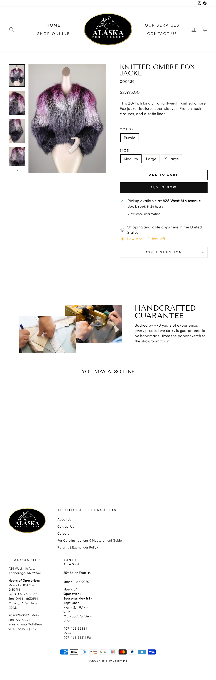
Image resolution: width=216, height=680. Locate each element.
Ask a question (163, 252)
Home (54, 25)
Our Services (162, 25)
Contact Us (162, 33)
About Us (64, 519)
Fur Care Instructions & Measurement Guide (89, 540)
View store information (144, 214)
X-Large (171, 158)
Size (124, 150)
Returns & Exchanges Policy (77, 547)
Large (151, 158)
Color (127, 129)
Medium (131, 158)
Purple (129, 137)
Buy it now (164, 187)
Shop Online (53, 33)
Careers (63, 533)
